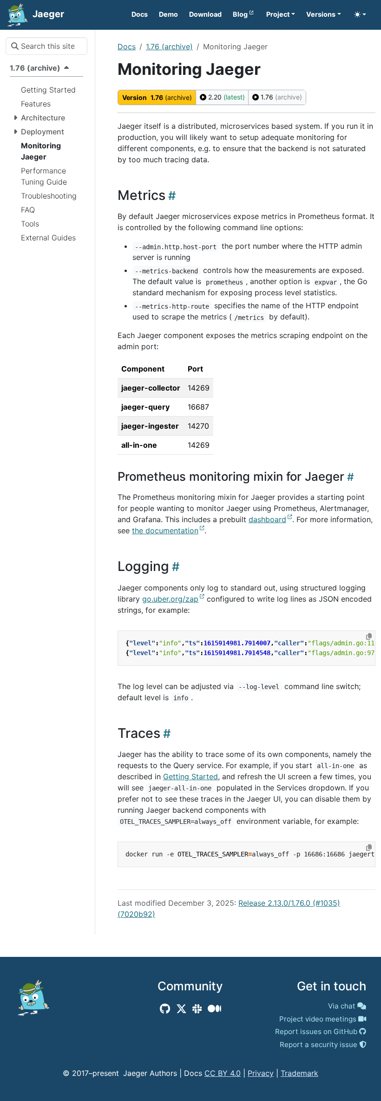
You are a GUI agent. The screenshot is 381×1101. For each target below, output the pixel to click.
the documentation (165, 530)
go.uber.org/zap (170, 599)
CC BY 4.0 (222, 1073)
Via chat (341, 1006)
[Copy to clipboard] (369, 636)
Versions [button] (320, 14)
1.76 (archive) (169, 46)
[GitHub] (165, 1008)
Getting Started (190, 776)
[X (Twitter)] (181, 1008)
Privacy (261, 1073)
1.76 (280, 97)
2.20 (225, 97)
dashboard (267, 519)
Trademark (299, 1073)
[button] (281, 14)
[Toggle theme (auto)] (360, 14)
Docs (127, 46)
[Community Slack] (197, 1008)
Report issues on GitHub (316, 1031)
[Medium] (214, 1008)
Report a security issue (318, 1044)
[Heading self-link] (170, 195)
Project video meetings (317, 1019)
